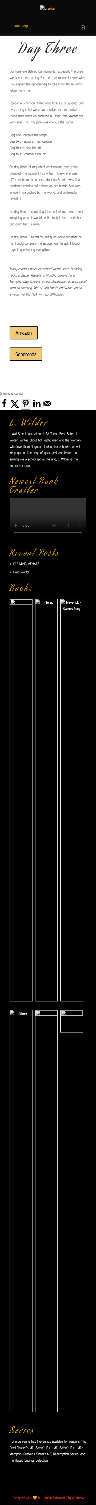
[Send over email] (47, 406)
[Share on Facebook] (4, 406)
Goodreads (25, 354)
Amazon (23, 333)
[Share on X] (14, 406)
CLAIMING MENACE (26, 564)
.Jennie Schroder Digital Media (63, 1498)
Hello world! (21, 572)
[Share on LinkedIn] (37, 406)
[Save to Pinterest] (25, 404)
